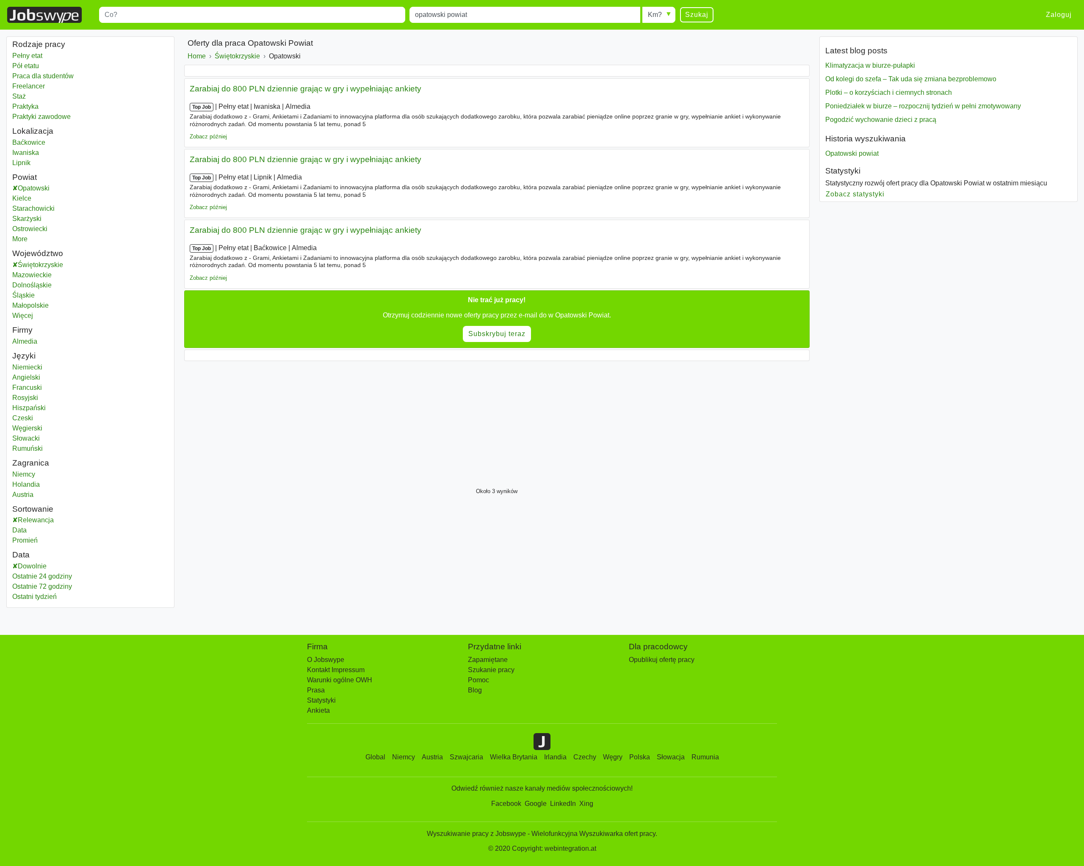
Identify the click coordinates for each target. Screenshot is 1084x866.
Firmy (22, 329)
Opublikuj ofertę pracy (661, 659)
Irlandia (555, 757)
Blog (475, 690)
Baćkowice (28, 142)
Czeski (22, 418)
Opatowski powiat (852, 153)
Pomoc (478, 680)
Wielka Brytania (513, 757)
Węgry (612, 757)
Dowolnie (32, 566)
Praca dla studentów (43, 76)
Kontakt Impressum (336, 669)
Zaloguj (1059, 14)
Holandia (26, 484)
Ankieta (318, 710)
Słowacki (26, 438)
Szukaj (696, 14)
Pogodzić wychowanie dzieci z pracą (880, 119)
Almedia (24, 341)
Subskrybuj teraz (496, 333)
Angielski (26, 377)
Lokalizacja (32, 131)
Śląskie (44, 295)
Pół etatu (25, 65)
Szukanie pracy (491, 669)
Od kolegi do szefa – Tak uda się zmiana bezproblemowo (910, 79)
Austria (22, 494)
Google (536, 803)
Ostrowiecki (40, 228)
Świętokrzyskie (61, 264)
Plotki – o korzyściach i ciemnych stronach (888, 92)
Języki (24, 355)
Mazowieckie (53, 275)
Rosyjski (25, 397)
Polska (639, 757)
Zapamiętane (488, 659)
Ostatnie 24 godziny (42, 576)
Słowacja (671, 757)
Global (375, 757)
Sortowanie (32, 509)
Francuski (27, 387)
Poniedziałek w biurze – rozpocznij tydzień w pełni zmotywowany (923, 106)
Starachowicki (43, 208)
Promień (25, 540)
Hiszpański (29, 407)
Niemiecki (27, 367)
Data (19, 530)
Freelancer (28, 86)
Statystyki (842, 170)
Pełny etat (27, 55)
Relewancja (36, 520)
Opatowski (44, 188)
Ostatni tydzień (34, 596)
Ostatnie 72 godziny (42, 586)
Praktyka (25, 106)
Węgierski (27, 428)
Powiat (24, 177)
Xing (586, 803)
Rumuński (27, 448)
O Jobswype (325, 659)
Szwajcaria (466, 757)
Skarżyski (37, 218)
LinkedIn (563, 803)
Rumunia (705, 757)
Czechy (584, 757)
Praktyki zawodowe (41, 116)
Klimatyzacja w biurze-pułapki (870, 65)
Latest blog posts (856, 50)
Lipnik (21, 162)
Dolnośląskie (53, 285)
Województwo (37, 253)
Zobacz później (208, 136)
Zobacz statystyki (855, 194)
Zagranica (30, 462)
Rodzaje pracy (38, 44)
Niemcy (23, 474)
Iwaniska (25, 152)
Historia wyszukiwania (865, 138)
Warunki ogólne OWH (339, 680)
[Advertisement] (438, 422)
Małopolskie (51, 305)
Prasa (316, 690)
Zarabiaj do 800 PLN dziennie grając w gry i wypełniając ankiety (305, 88)
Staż (19, 96)
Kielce (32, 198)
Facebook (506, 803)
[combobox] (252, 15)
